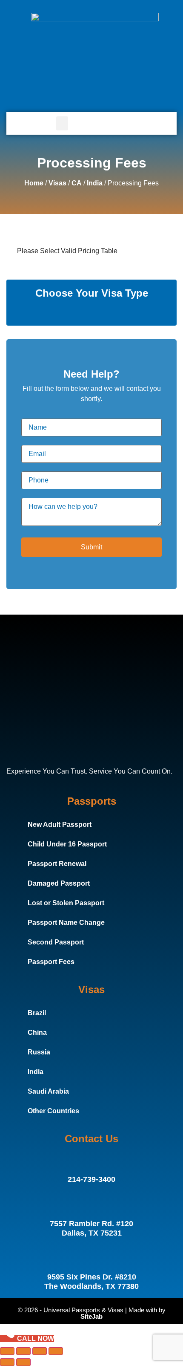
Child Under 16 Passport (67, 844)
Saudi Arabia (48, 1091)
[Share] (39, 1351)
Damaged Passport (59, 883)
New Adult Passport (60, 824)
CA (76, 183)
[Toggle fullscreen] (23, 1351)
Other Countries (53, 1111)
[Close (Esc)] (56, 1351)
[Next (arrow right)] (23, 1362)
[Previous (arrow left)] (7, 1362)
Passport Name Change (66, 922)
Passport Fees (51, 961)
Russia (39, 1052)
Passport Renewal (57, 863)
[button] (62, 123)
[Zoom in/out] (7, 1351)
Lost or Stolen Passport (66, 903)
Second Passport (56, 942)
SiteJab (91, 1316)
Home (33, 183)
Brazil (37, 1013)
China (37, 1032)
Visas (57, 183)
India (95, 183)
